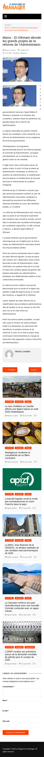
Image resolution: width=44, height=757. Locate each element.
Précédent (11, 370)
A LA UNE (8, 53)
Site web (6, 721)
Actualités (16, 53)
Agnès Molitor (12, 508)
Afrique (28, 402)
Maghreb (24, 53)
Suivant (33, 370)
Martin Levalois (10, 50)
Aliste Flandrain (12, 462)
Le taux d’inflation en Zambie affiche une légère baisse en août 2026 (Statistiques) (21, 409)
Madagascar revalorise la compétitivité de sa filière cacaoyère (17, 455)
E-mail (6, 711)
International (30, 647)
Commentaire (8, 687)
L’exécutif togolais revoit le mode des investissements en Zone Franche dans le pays (21, 501)
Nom (5, 700)
